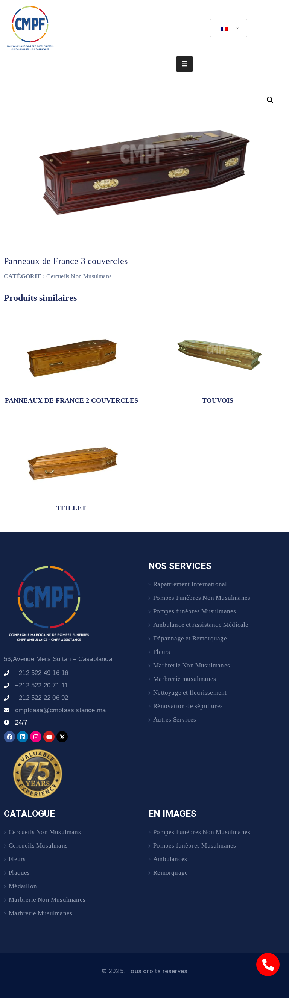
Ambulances (170, 859)
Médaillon (23, 886)
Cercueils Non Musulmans (78, 276)
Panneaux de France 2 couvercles (71, 400)
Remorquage (170, 872)
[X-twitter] (62, 736)
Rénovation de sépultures (188, 706)
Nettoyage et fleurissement (190, 692)
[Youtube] (49, 736)
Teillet (71, 508)
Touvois (217, 400)
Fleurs (161, 651)
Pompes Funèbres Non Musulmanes (201, 597)
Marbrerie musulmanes (184, 679)
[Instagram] (35, 736)
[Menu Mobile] (184, 64)
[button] (270, 100)
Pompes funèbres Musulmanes (194, 611)
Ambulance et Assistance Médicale (200, 624)
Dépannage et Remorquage (190, 638)
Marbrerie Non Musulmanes (191, 665)
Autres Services (174, 719)
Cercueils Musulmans (38, 845)
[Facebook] (9, 736)
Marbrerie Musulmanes (40, 913)
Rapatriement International (190, 584)
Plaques (19, 872)
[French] (227, 28)
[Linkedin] (22, 736)
